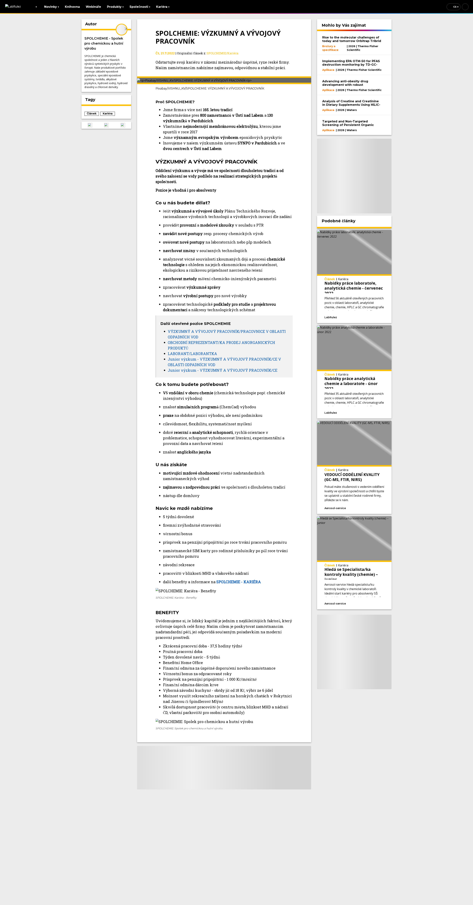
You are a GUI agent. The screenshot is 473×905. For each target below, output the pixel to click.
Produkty (115, 7)
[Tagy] (352, 317)
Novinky (51, 7)
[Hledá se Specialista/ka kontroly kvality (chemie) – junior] (354, 562)
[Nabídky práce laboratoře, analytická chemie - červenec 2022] (354, 276)
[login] (465, 7)
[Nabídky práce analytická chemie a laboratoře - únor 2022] (354, 371)
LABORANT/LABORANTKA (192, 353)
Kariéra (162, 7)
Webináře (93, 7)
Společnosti (140, 7)
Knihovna (72, 7)
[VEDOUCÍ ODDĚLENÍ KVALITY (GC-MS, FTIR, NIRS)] (354, 467)
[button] (90, 125)
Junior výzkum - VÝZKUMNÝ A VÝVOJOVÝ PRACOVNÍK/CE (222, 370)
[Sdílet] (375, 317)
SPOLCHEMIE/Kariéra (222, 53)
